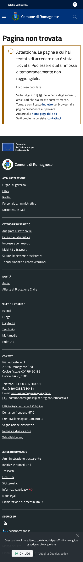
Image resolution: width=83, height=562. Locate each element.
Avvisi (6, 283)
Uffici (5, 191)
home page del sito (44, 113)
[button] (75, 16)
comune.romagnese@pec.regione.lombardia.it (38, 397)
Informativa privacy (15, 489)
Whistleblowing (12, 437)
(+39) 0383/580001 (28, 383)
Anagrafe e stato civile (17, 231)
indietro (47, 104)
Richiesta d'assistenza (16, 431)
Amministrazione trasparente (21, 458)
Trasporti (8, 471)
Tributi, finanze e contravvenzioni (24, 262)
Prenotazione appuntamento (22, 418)
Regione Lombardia (17, 5)
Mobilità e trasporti (14, 249)
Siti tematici (10, 483)
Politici (6, 197)
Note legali (9, 495)
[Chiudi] (77, 536)
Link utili (8, 477)
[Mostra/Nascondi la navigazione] (4, 16)
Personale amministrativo (19, 203)
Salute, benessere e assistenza (22, 255)
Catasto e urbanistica (16, 237)
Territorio (8, 329)
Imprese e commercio (16, 243)
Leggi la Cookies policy (53, 553)
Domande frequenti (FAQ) (18, 412)
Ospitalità (8, 323)
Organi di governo (14, 184)
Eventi (6, 310)
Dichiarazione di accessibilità (22, 501)
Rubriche (8, 341)
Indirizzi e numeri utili (16, 464)
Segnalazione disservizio (18, 424)
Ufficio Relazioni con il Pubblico (22, 406)
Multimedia (9, 335)
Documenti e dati (13, 209)
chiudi (24, 553)
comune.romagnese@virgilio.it (31, 393)
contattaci (54, 118)
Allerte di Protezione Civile (19, 289)
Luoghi (6, 316)
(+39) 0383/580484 (21, 388)
